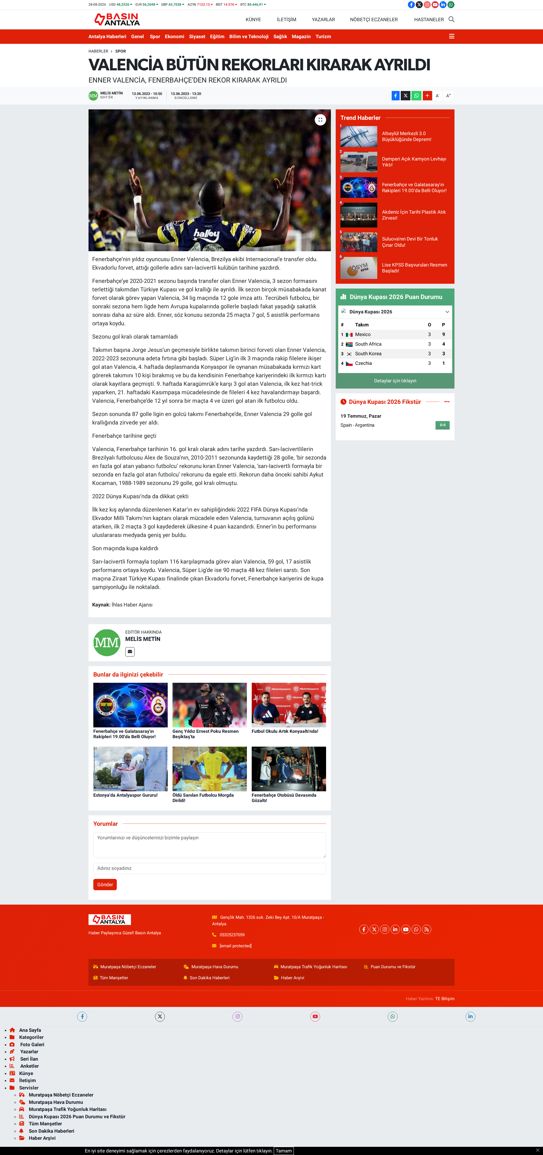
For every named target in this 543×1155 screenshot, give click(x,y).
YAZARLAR (323, 19)
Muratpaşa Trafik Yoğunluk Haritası (314, 966)
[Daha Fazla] (427, 95)
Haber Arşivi (292, 977)
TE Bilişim (444, 998)
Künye (26, 1073)
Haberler (98, 51)
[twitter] (160, 1017)
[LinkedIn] (395, 929)
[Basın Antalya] (118, 19)
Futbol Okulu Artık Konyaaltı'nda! (285, 731)
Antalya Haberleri (107, 36)
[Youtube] (405, 929)
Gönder (105, 884)
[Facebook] (364, 929)
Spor (155, 36)
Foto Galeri (31, 1044)
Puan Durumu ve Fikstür (393, 966)
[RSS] (426, 929)
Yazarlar (28, 1051)
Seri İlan (28, 1059)
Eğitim (217, 36)
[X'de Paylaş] (405, 95)
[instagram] (237, 1017)
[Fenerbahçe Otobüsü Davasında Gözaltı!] (289, 769)
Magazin (301, 36)
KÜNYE (253, 19)
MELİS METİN (142, 639)
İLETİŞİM (286, 19)
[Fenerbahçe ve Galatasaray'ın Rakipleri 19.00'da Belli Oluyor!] (130, 705)
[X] (374, 929)
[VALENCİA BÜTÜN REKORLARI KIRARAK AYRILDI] (210, 180)
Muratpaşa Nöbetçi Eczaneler (128, 966)
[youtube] (315, 1017)
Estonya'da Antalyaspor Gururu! (125, 795)
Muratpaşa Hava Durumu (214, 966)
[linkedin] (470, 1017)
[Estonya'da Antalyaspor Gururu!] (130, 769)
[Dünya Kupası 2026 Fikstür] (447, 401)
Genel (137, 36)
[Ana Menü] (451, 36)
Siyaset (197, 36)
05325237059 (232, 934)
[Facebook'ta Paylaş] (396, 95)
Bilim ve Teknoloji (249, 36)
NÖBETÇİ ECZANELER (374, 19)
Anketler (29, 1066)
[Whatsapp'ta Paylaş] (416, 95)
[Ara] (451, 19)
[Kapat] (539, 1150)
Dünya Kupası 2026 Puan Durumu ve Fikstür (77, 1116)
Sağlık (280, 36)
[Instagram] (384, 929)
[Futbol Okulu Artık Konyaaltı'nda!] (289, 705)
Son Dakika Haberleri (210, 977)
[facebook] (82, 1017)
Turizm (323, 36)
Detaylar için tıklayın (395, 380)
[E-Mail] (130, 651)
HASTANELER (429, 19)
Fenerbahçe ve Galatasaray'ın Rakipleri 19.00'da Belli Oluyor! (124, 734)
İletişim (27, 1080)
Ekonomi (174, 36)
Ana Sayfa (30, 1030)
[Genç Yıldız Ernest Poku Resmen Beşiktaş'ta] (210, 705)
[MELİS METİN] (106, 642)
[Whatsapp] (416, 929)
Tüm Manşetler (114, 977)
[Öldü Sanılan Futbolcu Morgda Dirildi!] (210, 769)
